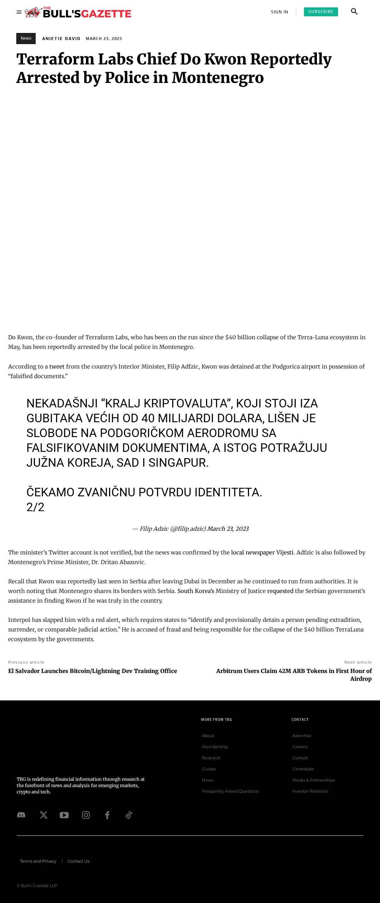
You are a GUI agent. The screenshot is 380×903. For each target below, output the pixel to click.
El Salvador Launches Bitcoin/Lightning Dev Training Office (92, 670)
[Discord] (21, 815)
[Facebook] (107, 815)
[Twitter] (42, 815)
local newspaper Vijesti (262, 552)
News (26, 38)
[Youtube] (64, 815)
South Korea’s (195, 590)
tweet (57, 366)
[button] (354, 12)
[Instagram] (85, 815)
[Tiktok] (128, 815)
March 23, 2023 (228, 528)
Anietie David (61, 38)
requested (280, 590)
